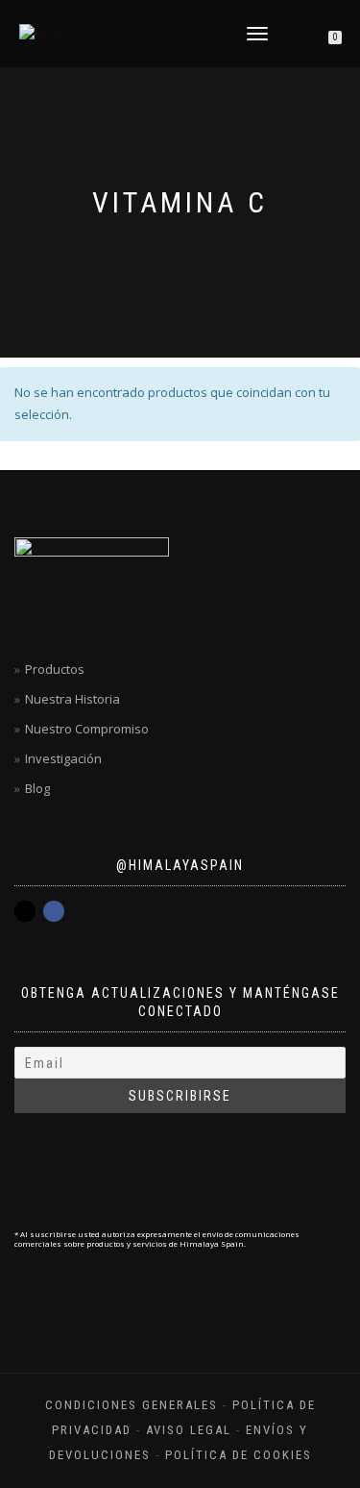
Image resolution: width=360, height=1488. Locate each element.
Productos (54, 669)
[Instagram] (25, 911)
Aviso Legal (188, 1430)
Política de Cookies (238, 1455)
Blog (37, 788)
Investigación (63, 758)
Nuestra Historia (72, 698)
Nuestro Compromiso (87, 728)
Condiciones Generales (131, 1405)
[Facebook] (53, 911)
